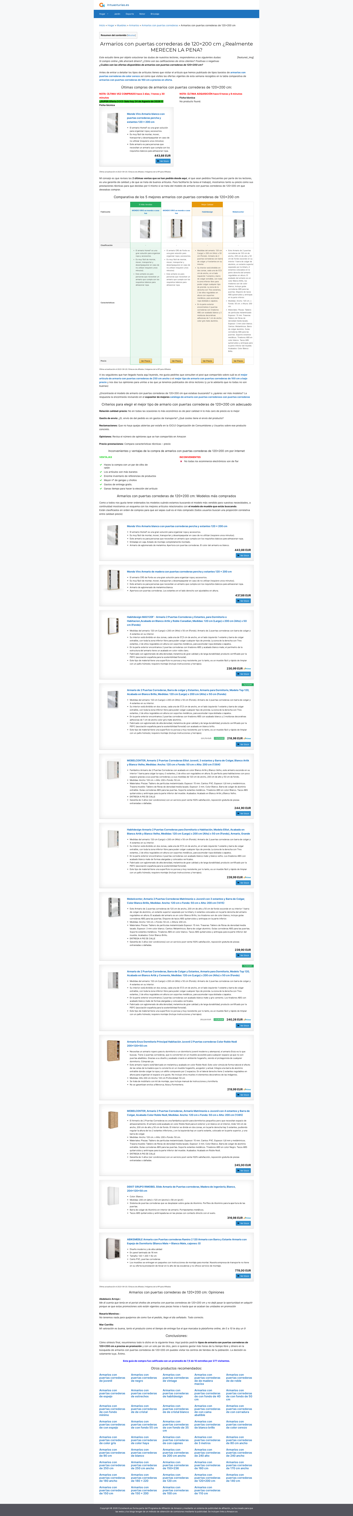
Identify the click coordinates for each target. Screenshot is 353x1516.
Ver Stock (164, 161)
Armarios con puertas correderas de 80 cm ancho (239, 1440)
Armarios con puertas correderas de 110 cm (207, 1490)
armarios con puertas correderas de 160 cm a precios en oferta (135, 80)
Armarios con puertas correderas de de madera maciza (207, 1379)
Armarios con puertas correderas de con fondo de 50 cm (239, 1395)
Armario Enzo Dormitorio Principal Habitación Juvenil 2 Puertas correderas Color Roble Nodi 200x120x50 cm (182, 1043)
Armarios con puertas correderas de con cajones (176, 1440)
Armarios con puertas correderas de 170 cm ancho (239, 1465)
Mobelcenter (238, 212)
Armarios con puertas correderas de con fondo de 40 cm (207, 1395)
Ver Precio (145, 361)
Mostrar (131, 35)
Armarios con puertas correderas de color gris (112, 1440)
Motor (142, 14)
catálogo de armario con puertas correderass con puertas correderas (210, 397)
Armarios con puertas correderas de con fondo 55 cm (144, 1424)
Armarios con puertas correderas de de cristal (144, 1409)
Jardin (117, 14)
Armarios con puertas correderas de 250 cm (112, 1465)
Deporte (130, 14)
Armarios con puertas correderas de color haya (144, 1440)
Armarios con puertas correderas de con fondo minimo (112, 1410)
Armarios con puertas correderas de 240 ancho (239, 1452)
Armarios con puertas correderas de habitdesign (176, 1393)
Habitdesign (207, 212)
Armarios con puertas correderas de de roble (239, 1377)
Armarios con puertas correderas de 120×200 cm (207, 1477)
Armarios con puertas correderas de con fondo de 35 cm (176, 1426)
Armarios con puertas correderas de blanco (144, 1452)
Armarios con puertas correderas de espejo (112, 1393)
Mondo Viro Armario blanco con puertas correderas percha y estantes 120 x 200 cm (146, 117)
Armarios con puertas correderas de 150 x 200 (144, 1490)
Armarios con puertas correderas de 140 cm (239, 1477)
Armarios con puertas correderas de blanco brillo (207, 1424)
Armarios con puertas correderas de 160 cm (207, 1465)
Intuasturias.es (118, 5)
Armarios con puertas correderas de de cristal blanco (176, 1409)
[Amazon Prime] (247, 668)
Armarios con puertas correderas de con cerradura (239, 1409)
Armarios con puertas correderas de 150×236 (176, 1465)
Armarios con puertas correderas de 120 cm (176, 1477)
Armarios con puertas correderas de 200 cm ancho (176, 1452)
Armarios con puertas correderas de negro (144, 1377)
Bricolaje (155, 14)
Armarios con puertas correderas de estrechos (144, 1393)
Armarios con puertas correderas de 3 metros (207, 1440)
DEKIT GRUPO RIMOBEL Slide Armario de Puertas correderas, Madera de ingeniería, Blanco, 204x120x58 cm (181, 1188)
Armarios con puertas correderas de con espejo (112, 1424)
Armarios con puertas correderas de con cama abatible (207, 1410)
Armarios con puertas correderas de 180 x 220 (144, 1477)
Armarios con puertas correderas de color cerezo (239, 1424)
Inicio (102, 25)
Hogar (102, 14)
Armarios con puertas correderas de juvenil (112, 1377)
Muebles (121, 25)
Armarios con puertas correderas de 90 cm (112, 1452)
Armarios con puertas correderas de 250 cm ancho (144, 1465)
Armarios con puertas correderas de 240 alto (207, 1452)
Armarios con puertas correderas (160, 25)
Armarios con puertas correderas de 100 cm (176, 1490)
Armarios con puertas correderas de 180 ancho (112, 1477)
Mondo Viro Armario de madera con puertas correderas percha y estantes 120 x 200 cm (179, 571)
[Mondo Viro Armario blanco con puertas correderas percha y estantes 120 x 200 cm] (113, 123)
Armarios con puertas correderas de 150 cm (112, 1490)
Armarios (134, 25)
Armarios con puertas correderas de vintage (176, 1377)
